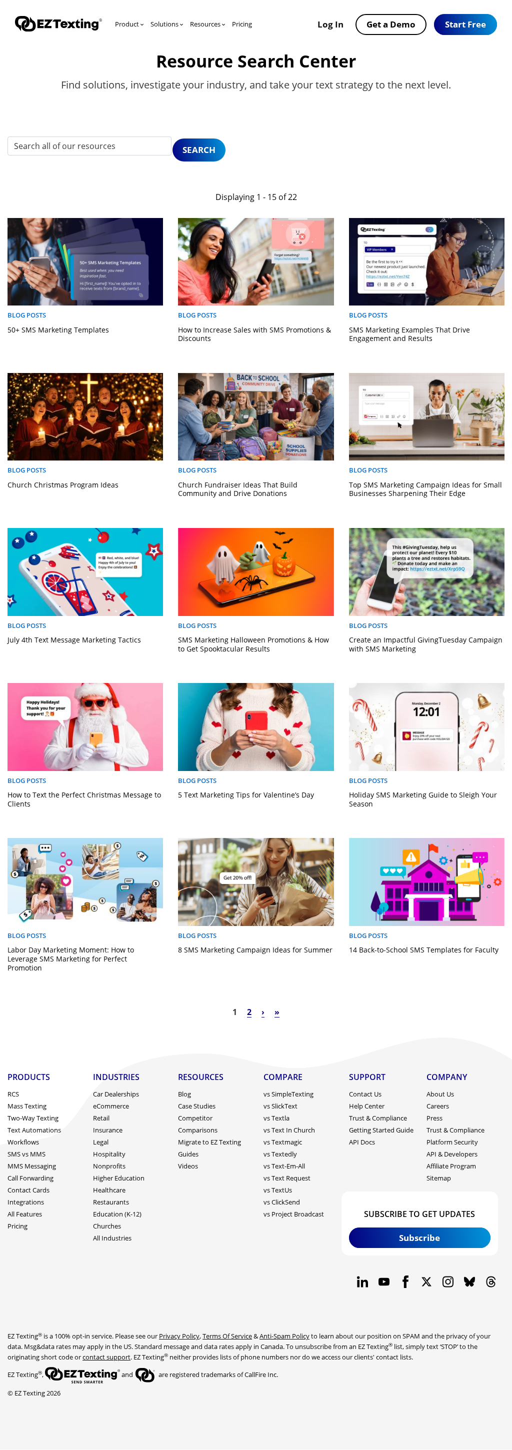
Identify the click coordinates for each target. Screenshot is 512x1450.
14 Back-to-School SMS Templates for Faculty (423, 949)
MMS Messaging (32, 1166)
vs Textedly (280, 1154)
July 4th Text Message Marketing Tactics (74, 639)
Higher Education (118, 1178)
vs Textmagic (283, 1142)
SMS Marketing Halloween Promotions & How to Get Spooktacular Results (253, 644)
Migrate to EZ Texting (209, 1142)
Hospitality (109, 1154)
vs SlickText (281, 1106)
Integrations (26, 1202)
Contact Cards (29, 1190)
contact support (106, 1357)
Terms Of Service (227, 1336)
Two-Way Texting (33, 1118)
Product (127, 24)
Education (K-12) (117, 1214)
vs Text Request (287, 1178)
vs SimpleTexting (289, 1094)
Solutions (164, 24)
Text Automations (34, 1130)
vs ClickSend (282, 1202)
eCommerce (111, 1106)
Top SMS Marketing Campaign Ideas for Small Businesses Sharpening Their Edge (425, 489)
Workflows (23, 1142)
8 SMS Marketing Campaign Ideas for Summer (255, 949)
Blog (184, 1094)
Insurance (107, 1130)
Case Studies (197, 1106)
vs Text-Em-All (284, 1166)
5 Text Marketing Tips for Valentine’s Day (246, 795)
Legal (100, 1142)
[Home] (58, 24)
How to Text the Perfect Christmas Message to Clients (84, 799)
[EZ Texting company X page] (427, 1281)
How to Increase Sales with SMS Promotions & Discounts (254, 334)
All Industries (112, 1238)
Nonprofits (109, 1166)
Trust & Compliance (378, 1118)
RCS (13, 1094)
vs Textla (277, 1118)
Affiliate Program (451, 1166)
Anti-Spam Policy (285, 1336)
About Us (440, 1094)
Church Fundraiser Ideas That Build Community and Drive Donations (238, 489)
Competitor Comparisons (198, 1124)
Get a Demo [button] (391, 24)
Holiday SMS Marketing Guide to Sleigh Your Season (423, 799)
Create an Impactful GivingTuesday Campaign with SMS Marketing (425, 644)
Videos (188, 1166)
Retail (101, 1118)
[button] (465, 24)
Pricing (242, 24)
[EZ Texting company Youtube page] (383, 1281)
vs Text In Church (289, 1130)
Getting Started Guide (381, 1130)
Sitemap (438, 1178)
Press (434, 1118)
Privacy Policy (179, 1336)
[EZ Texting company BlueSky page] (469, 1281)
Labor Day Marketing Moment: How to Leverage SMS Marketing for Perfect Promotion (71, 958)
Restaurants (111, 1202)
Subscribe (419, 1238)
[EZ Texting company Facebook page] (405, 1281)
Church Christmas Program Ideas (63, 485)
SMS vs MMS (27, 1154)
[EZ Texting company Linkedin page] (363, 1281)
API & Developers (452, 1154)
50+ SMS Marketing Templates (58, 329)
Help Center (366, 1106)
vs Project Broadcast (294, 1214)
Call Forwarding (31, 1178)
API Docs (362, 1142)
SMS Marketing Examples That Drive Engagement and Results (409, 334)
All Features (25, 1214)
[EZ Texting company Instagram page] (448, 1281)
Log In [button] (331, 24)
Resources (205, 24)
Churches (107, 1226)
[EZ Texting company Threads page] (491, 1281)
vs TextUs (278, 1190)
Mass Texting (27, 1106)
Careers (437, 1106)
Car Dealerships (116, 1094)
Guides (188, 1154)
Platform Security (452, 1142)
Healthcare (109, 1190)
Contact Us (365, 1094)
